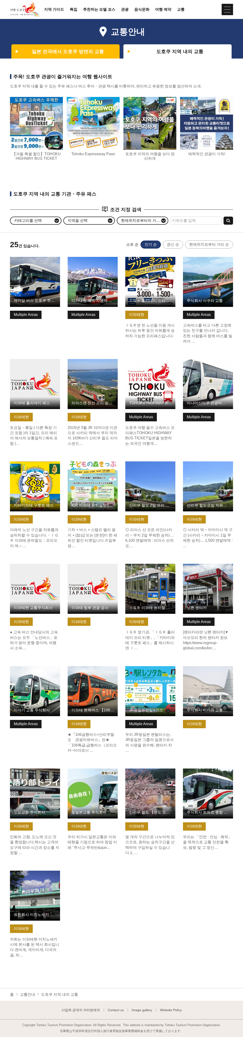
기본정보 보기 (22, 259)
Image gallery (142, 1010)
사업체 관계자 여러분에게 (80, 1010)
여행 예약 (163, 9)
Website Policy (171, 1010)
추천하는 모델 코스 (99, 9)
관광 (125, 9)
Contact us (116, 1010)
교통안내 (27, 994)
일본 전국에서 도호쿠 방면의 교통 (68, 51)
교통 (181, 9)
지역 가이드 (54, 9)
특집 (73, 9)
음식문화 (142, 9)
